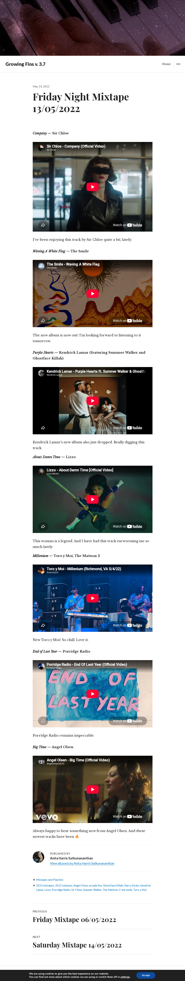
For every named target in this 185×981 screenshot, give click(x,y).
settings (125, 977)
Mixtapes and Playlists (49, 879)
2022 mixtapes (45, 885)
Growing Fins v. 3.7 (25, 64)
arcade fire (95, 885)
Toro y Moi (140, 889)
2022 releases (63, 885)
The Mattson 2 (112, 889)
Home (166, 64)
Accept (146, 975)
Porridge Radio (61, 889)
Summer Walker (92, 889)
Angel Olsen (80, 885)
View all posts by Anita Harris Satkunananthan (82, 863)
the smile (127, 889)
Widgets (178, 66)
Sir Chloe (76, 889)
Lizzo (47, 889)
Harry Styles (131, 885)
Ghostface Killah (113, 885)
